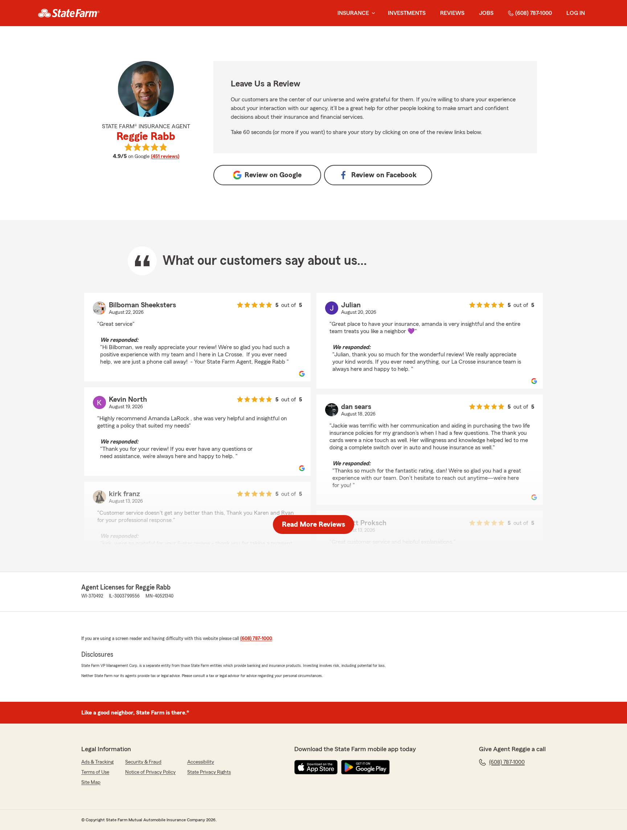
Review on (273, 175)
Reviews (452, 13)
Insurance (353, 13)
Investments (407, 13)
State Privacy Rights (209, 772)
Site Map (91, 782)
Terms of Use (95, 772)
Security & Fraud (143, 762)
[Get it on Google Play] (365, 767)
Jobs (486, 13)
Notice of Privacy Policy (150, 772)
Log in (575, 13)
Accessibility (200, 762)
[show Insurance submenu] (372, 13)
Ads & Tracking (97, 762)
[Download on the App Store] (316, 767)
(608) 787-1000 (533, 13)
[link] (69, 13)
